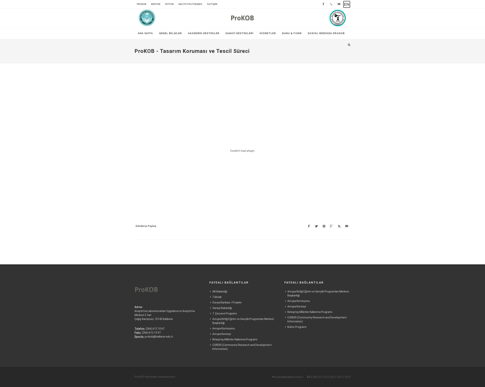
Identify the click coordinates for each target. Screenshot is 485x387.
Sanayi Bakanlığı (222, 307)
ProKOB (141, 4)
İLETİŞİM (212, 4)
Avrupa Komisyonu (223, 328)
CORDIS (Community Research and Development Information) (242, 346)
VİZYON (169, 4)
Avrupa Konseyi (221, 333)
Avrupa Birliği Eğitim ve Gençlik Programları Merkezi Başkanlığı (243, 320)
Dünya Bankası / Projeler (227, 302)
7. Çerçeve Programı (224, 313)
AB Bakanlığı (219, 291)
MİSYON (155, 4)
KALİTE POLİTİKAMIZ (190, 4)
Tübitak (217, 296)
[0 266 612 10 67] (331, 4)
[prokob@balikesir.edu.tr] (339, 4)
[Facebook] (323, 4)
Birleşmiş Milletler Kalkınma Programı (234, 339)
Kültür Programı (296, 326)
